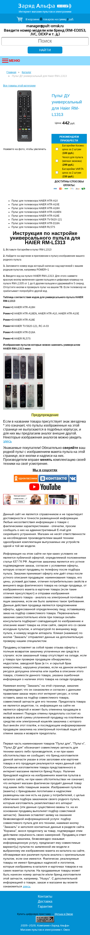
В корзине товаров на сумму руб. (50, 19)
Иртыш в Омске (64, 914)
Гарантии (45, 906)
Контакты (45, 896)
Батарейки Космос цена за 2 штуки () (73, 149)
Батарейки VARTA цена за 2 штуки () (72, 173)
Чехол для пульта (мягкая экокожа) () (72, 161)
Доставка (45, 901)
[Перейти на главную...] (45, 6)
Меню (14, 60)
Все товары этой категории (19, 85)
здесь (7, 441)
